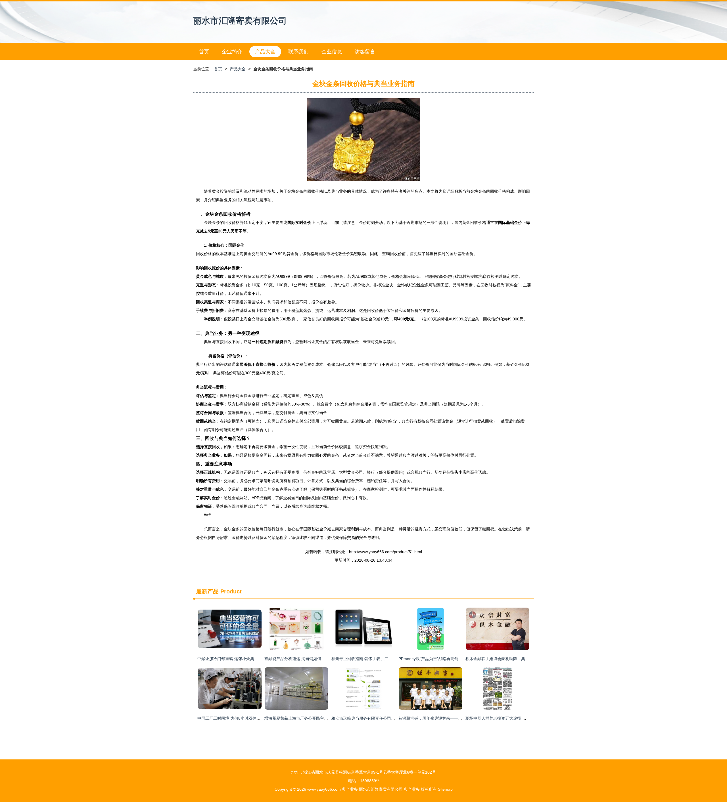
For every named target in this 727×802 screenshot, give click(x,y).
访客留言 (365, 51)
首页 (204, 51)
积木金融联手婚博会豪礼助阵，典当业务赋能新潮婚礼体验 (517, 658)
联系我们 (298, 51)
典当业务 (350, 789)
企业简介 (232, 51)
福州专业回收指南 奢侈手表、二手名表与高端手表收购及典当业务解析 (393, 658)
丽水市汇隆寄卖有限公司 (240, 20)
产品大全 (265, 51)
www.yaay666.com (324, 789)
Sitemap (445, 789)
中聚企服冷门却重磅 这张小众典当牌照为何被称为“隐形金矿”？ (253, 658)
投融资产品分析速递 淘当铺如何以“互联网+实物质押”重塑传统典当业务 (327, 658)
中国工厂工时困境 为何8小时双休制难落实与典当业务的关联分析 (254, 718)
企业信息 (331, 51)
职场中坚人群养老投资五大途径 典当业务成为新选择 (511, 718)
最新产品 (207, 591)
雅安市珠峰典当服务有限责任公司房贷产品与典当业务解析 (383, 718)
